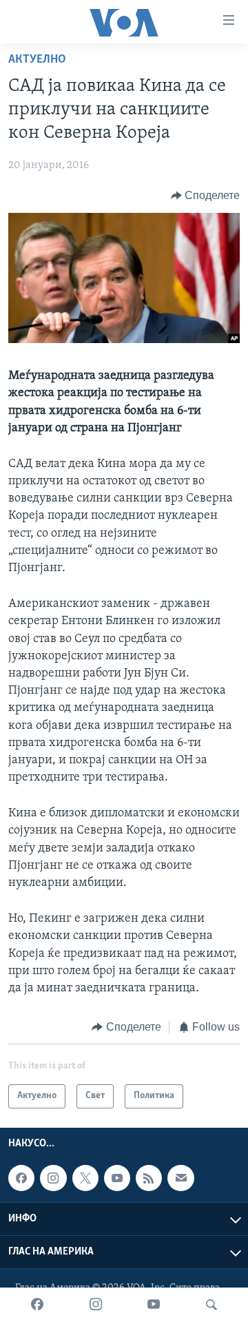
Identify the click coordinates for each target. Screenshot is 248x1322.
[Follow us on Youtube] (117, 1178)
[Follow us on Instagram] (53, 1178)
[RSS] (149, 1178)
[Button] (205, 196)
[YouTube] (153, 1305)
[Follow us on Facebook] (21, 1178)
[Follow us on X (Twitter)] (85, 1178)
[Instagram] (95, 1305)
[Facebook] (37, 1305)
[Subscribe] (180, 1178)
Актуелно (37, 60)
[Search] (211, 1305)
